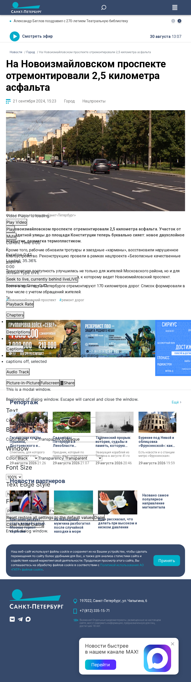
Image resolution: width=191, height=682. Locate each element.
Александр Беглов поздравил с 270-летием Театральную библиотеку (71, 21)
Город (69, 101)
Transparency (51, 420)
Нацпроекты (94, 101)
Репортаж (24, 402)
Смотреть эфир (37, 36)
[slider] (95, 264)
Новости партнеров (37, 481)
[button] (179, 21)
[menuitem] (95, 355)
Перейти (100, 664)
